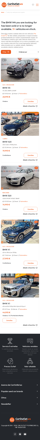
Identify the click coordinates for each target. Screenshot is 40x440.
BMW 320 (7, 195)
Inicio (2, 12)
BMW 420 (7, 142)
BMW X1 (6, 249)
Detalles (31, 101)
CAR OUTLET (22, 425)
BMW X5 (6, 88)
